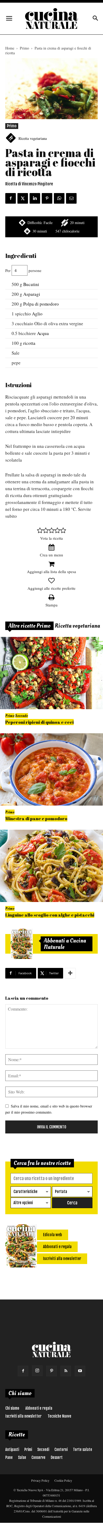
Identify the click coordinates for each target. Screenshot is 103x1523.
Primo (24, 48)
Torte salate (82, 1449)
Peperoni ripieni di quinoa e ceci (39, 722)
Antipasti (12, 1449)
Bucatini (31, 284)
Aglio (37, 314)
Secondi (43, 1449)
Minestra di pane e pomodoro (36, 818)
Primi (28, 1449)
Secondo (21, 715)
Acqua (43, 333)
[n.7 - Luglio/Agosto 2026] (22, 944)
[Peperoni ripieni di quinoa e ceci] (51, 673)
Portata (61, 1191)
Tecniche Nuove (59, 1416)
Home (9, 48)
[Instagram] (37, 1370)
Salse (22, 1457)
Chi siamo (12, 1408)
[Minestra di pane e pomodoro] (51, 769)
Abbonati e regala (38, 1408)
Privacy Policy (40, 1480)
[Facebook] (23, 1371)
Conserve (38, 1457)
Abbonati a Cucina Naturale (65, 944)
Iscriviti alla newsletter (23, 1416)
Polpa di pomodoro (41, 304)
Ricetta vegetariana (32, 138)
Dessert (57, 1457)
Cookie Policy (63, 1480)
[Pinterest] (51, 1371)
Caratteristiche (25, 1191)
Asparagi (31, 294)
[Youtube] (80, 1371)
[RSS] (65, 1371)
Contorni (61, 1449)
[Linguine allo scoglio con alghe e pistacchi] (51, 866)
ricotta (29, 343)
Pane (9, 1457)
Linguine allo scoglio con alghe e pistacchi (49, 915)
